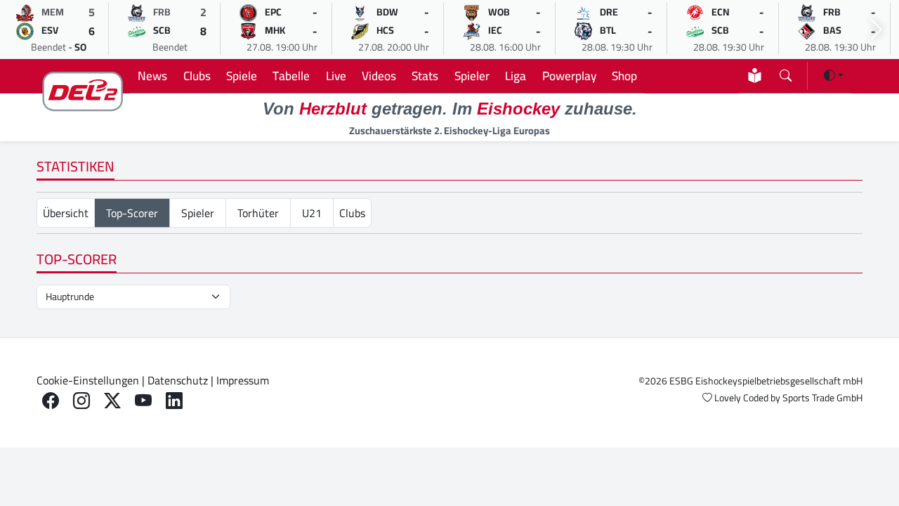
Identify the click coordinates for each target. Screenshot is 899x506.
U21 (312, 212)
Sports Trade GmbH (822, 398)
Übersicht (65, 212)
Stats (425, 75)
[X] (112, 401)
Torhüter (258, 212)
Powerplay (569, 75)
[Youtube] (143, 401)
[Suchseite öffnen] (785, 72)
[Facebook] (51, 401)
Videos (379, 75)
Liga (515, 75)
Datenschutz (177, 380)
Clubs (197, 75)
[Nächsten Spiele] (876, 30)
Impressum (242, 380)
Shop (624, 75)
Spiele (241, 75)
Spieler (472, 75)
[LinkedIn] (174, 401)
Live (336, 75)
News (152, 75)
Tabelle (291, 75)
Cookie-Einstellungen (88, 380)
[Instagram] (81, 401)
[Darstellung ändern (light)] (833, 75)
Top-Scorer (132, 212)
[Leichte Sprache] (754, 75)
